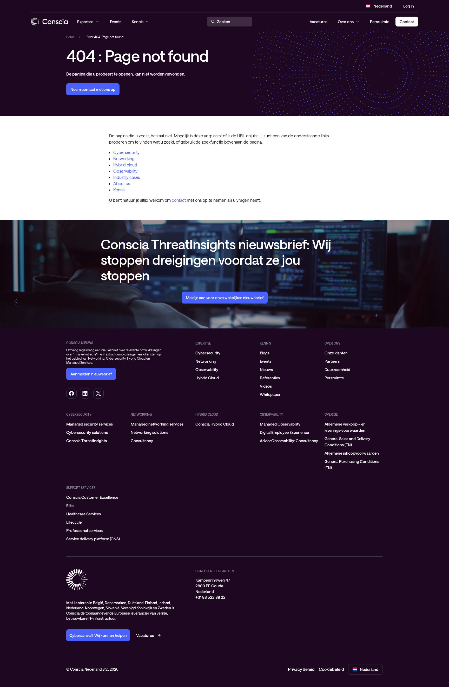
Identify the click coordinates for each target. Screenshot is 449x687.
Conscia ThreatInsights (86, 440)
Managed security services (89, 424)
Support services (80, 487)
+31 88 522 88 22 (210, 597)
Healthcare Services (83, 513)
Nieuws (266, 369)
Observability (125, 171)
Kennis (119, 189)
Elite (70, 505)
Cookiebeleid (331, 669)
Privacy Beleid (301, 669)
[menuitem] (224, 353)
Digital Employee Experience (284, 432)
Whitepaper (270, 394)
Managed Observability (280, 424)
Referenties (270, 377)
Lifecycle (74, 522)
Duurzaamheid (337, 369)
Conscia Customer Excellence (92, 497)
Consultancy (142, 440)
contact (179, 200)
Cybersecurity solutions (87, 432)
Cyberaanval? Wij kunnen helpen (98, 635)
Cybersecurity (126, 152)
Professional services (84, 530)
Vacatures (318, 21)
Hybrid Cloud (207, 377)
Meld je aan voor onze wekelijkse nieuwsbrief (224, 297)
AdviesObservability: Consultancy (289, 440)
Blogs (264, 353)
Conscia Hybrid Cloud (214, 424)
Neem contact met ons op (92, 89)
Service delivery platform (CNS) (93, 538)
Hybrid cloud (125, 164)
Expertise (203, 343)
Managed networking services (157, 424)
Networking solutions (149, 432)
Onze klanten (336, 353)
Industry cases (126, 177)
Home (70, 37)
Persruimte (379, 21)
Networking (123, 158)
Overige (331, 414)
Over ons (346, 21)
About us (121, 183)
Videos (266, 386)
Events (265, 361)
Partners (332, 361)
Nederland (382, 6)
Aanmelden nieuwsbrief (91, 374)
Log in (408, 6)
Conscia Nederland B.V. (215, 571)
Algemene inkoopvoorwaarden (352, 453)
